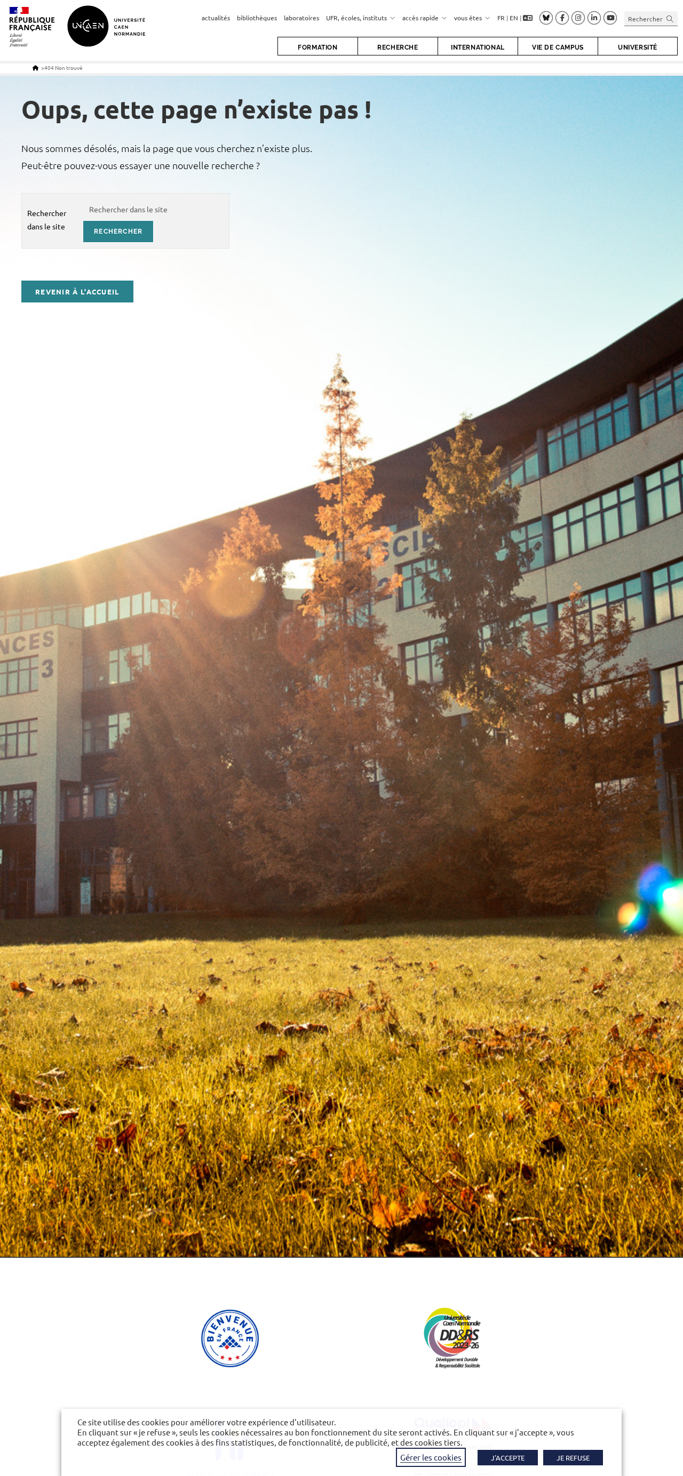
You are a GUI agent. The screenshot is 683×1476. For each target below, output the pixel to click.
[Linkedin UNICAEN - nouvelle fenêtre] (594, 18)
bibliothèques (257, 17)
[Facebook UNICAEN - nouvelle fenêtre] (562, 18)
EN (514, 17)
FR (501, 17)
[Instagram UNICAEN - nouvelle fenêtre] (578, 18)
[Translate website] (528, 18)
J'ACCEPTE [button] (508, 1457)
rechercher (118, 231)
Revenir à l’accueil (77, 291)
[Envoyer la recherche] (670, 18)
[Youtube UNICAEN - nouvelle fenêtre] (610, 18)
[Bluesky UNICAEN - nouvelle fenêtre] (546, 18)
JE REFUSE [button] (573, 1457)
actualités (216, 17)
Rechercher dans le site (46, 219)
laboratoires (301, 17)
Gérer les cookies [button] (431, 1457)
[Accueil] (35, 67)
